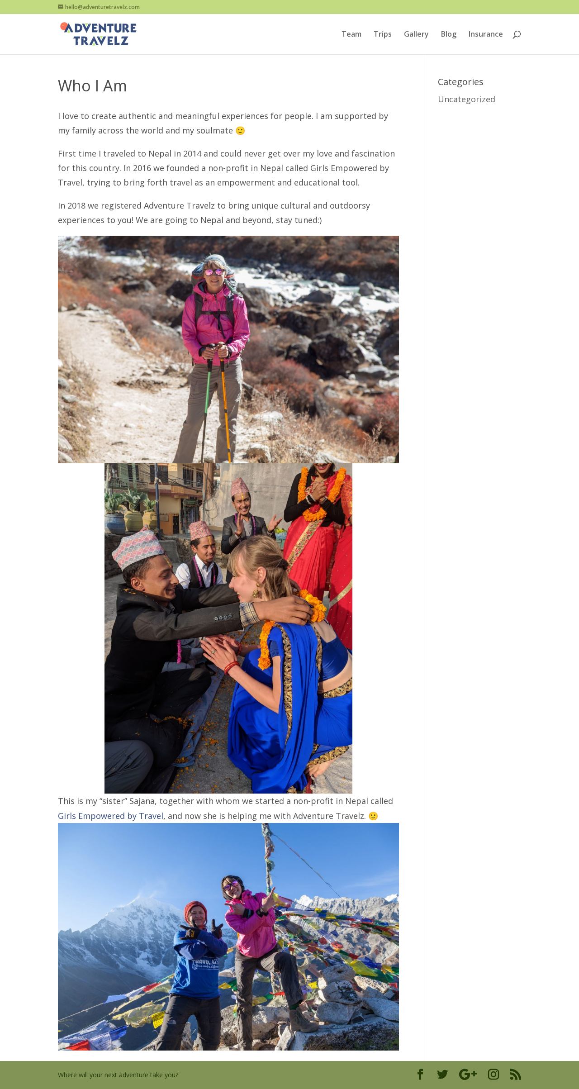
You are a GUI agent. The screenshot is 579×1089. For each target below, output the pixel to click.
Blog (448, 35)
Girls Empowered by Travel (110, 815)
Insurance (486, 35)
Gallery (416, 35)
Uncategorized (466, 99)
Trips (383, 35)
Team (351, 35)
